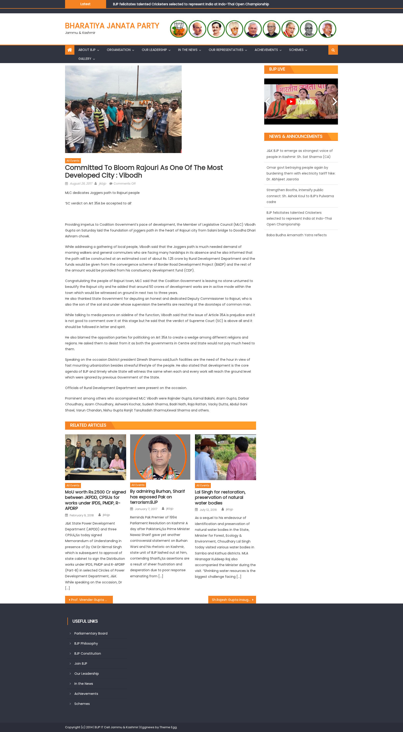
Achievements (266, 49)
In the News (188, 49)
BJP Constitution (87, 653)
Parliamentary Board (91, 633)
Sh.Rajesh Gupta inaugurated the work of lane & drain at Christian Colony (234, 599)
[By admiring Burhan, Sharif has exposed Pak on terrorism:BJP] (160, 457)
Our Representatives (226, 49)
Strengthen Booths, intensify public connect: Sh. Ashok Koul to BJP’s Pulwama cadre (300, 178)
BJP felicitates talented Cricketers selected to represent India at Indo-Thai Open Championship (191, 2)
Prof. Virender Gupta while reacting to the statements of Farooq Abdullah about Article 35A (92, 599)
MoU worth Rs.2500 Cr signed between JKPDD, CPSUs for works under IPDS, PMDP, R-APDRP (95, 500)
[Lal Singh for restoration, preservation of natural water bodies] (225, 457)
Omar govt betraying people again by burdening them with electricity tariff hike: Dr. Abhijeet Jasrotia (301, 156)
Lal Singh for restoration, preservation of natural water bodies (220, 497)
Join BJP (80, 663)
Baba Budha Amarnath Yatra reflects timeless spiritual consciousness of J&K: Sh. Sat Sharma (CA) (299, 223)
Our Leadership (154, 49)
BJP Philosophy (86, 643)
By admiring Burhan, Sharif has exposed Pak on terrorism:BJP (157, 497)
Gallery (84, 58)
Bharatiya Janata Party (112, 25)
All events (73, 161)
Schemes (296, 49)
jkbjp (102, 183)
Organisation (119, 49)
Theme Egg (168, 727)
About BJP (87, 49)
